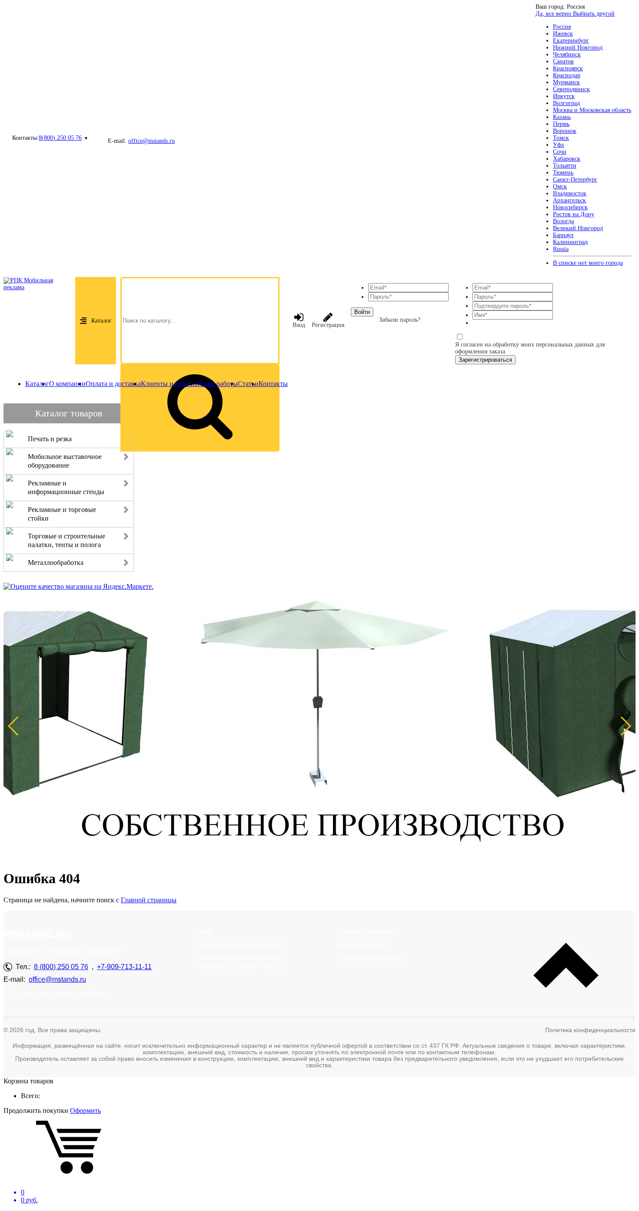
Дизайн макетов (362, 945)
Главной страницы (148, 900)
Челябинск (567, 54)
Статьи (248, 383)
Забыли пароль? (399, 320)
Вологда (563, 221)
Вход (299, 325)
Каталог (101, 320)
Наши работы (217, 383)
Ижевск (563, 33)
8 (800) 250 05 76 (61, 966)
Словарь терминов (367, 932)
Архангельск (569, 200)
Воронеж (564, 131)
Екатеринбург (571, 40)
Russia (561, 249)
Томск (561, 138)
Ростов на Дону (573, 214)
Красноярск (568, 68)
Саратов (563, 61)
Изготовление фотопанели (241, 945)
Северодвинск (571, 89)
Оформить (85, 1110)
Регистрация (328, 325)
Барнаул (563, 235)
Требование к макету (370, 958)
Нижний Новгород (577, 47)
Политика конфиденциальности (590, 1029)
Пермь (561, 124)
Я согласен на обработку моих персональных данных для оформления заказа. (530, 348)
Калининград (570, 242)
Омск (560, 186)
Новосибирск (570, 207)
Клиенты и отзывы (169, 383)
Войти (362, 312)
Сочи (559, 151)
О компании (67, 383)
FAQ (205, 932)
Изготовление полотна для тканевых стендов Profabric (242, 962)
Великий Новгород (578, 228)
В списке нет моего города (588, 263)
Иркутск (564, 96)
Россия (562, 26)
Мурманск (566, 82)
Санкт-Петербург (575, 179)
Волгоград (566, 103)
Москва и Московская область (592, 110)
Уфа (558, 145)
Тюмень (563, 172)
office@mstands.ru (151, 141)
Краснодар (566, 75)
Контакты (273, 383)
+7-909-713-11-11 (124, 966)
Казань (562, 117)
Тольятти (564, 165)
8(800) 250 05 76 (60, 138)
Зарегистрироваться (485, 359)
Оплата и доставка (113, 383)
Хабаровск (566, 158)
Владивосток (569, 193)
